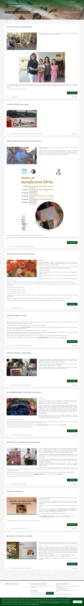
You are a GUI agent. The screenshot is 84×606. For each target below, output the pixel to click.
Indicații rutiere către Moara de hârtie (64, 594)
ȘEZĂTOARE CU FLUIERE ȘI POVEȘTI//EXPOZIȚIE (23, 442)
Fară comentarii (74, 97)
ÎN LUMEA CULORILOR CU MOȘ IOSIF (20, 536)
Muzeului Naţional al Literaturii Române (53, 150)
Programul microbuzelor (61, 597)
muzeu (21, 133)
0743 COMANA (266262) (74, 586)
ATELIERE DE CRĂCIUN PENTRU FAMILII (20, 254)
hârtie (24, 133)
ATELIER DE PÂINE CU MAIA (16, 315)
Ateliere (21, 308)
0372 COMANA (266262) (60, 587)
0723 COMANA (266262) (64, 586)
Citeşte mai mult (72, 92)
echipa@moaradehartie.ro (43, 337)
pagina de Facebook (26, 237)
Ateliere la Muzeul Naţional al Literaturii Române (24, 141)
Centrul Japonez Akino (60, 364)
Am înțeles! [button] (77, 601)
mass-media (17, 133)
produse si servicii (27, 246)
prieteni (13, 133)
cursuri (13, 246)
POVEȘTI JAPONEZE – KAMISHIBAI (18, 353)
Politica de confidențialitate (54, 602)
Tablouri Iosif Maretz (72, 552)
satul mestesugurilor (29, 133)
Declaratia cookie (43, 602)
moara (35, 133)
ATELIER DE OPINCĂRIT (15, 491)
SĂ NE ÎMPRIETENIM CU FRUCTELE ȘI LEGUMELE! (24, 392)
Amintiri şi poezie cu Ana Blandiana (19, 27)
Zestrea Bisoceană (61, 497)
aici (73, 472)
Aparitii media (39, 133)
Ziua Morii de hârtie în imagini (17, 104)
